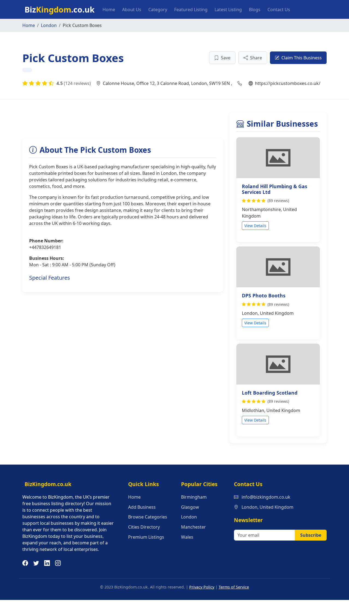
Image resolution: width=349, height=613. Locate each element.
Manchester (193, 527)
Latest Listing (228, 10)
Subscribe (310, 535)
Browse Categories (147, 517)
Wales (187, 537)
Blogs (254, 10)
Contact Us (278, 10)
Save (225, 58)
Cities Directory (144, 527)
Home (109, 10)
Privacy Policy (201, 587)
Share (256, 58)
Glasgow (190, 507)
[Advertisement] (121, 124)
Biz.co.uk (60, 9)
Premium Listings (146, 537)
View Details (255, 225)
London (49, 25)
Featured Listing (190, 10)
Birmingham (194, 497)
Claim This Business (301, 58)
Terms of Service (234, 587)
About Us (131, 10)
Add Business (142, 507)
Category (157, 10)
